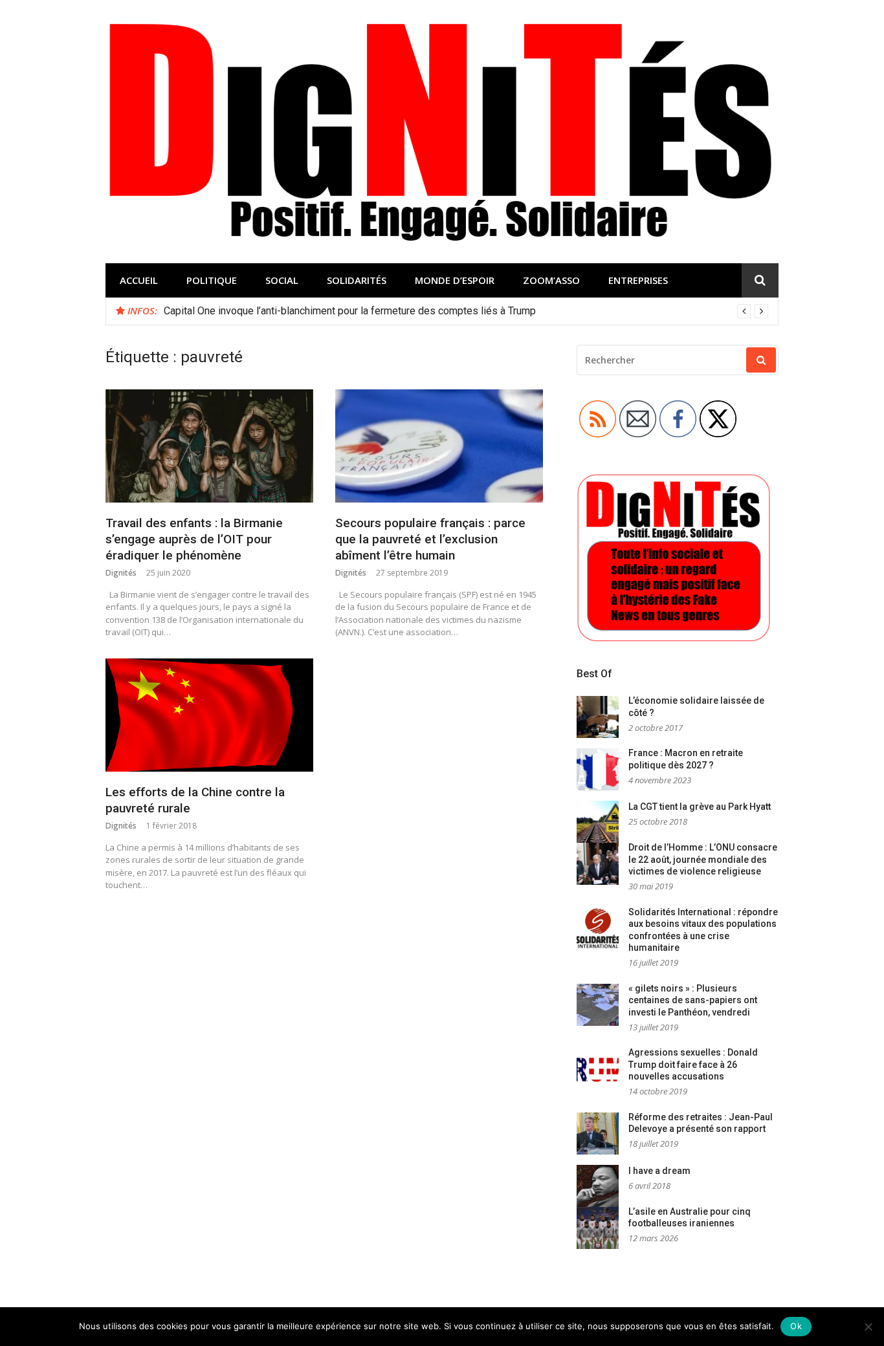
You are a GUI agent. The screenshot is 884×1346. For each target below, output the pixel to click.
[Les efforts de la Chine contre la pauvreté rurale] (209, 715)
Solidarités (356, 280)
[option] (466, 311)
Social (281, 280)
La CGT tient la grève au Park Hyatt (699, 806)
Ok (796, 1326)
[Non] (867, 1326)
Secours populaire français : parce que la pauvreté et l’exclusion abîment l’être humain (430, 539)
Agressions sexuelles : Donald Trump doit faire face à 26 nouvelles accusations (693, 1064)
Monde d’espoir (454, 280)
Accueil (139, 280)
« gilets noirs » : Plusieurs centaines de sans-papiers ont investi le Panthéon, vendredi (692, 1000)
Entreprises (638, 280)
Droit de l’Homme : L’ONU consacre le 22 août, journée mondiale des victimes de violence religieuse (702, 859)
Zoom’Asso (551, 280)
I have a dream (659, 1171)
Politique (211, 280)
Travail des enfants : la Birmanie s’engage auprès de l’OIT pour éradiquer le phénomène (194, 539)
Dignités (121, 572)
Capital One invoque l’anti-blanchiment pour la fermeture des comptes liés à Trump (350, 311)
